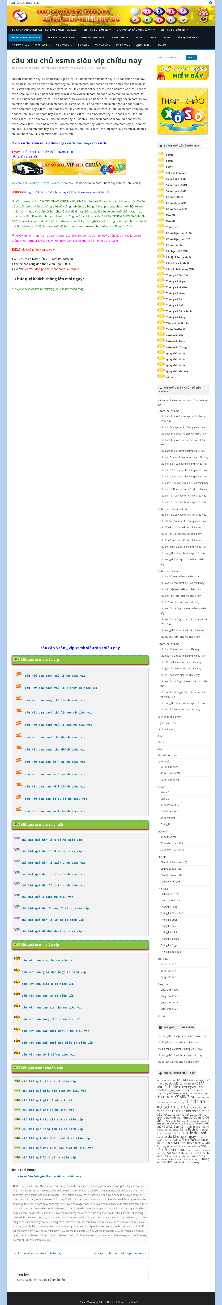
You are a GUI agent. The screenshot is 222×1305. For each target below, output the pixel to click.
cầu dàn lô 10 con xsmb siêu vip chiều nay (183, 489)
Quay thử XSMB (175, 353)
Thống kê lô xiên (176, 287)
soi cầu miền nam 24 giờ (79, 1230)
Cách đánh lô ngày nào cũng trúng (180, 1088)
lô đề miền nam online (102, 1204)
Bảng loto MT (168, 964)
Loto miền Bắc (174, 335)
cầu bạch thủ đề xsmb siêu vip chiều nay (183, 433)
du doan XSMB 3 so (176, 1097)
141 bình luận (99, 67)
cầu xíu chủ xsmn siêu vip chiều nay (180, 709)
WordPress (137, 1302)
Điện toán (62, 45)
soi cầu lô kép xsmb (181, 1148)
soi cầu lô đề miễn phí (179, 1156)
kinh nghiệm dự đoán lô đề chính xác (183, 1119)
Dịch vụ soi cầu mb (95, 29)
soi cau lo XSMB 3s (196, 1140)
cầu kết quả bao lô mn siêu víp (48, 995)
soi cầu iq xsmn (70, 1226)
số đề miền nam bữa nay (62, 1213)
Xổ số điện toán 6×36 (172, 849)
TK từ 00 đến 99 (175, 329)
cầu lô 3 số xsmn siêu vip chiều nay (180, 675)
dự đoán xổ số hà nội (175, 1102)
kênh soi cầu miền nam (38, 1190)
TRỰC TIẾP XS (120, 37)
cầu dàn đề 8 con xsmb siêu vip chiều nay (183, 476)
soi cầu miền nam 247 (107, 1230)
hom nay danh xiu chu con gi (106, 1186)
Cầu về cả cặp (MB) (177, 263)
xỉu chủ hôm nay (78, 143)
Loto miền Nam (175, 341)
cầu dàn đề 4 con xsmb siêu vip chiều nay (183, 463)
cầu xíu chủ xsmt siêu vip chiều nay (180, 636)
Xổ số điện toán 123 (178, 239)
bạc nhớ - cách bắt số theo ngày (188, 1080)
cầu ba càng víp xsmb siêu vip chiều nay (182, 427)
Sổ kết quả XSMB (176, 179)
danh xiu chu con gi (54, 1186)
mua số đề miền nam (79, 1208)
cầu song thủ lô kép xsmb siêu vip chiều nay (182, 1036)
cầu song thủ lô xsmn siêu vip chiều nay (182, 703)
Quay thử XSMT (175, 365)
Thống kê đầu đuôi (177, 275)
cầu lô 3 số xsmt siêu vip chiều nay (179, 602)
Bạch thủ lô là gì (164, 1080)
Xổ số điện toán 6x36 (178, 233)
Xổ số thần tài (174, 245)
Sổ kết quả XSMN (176, 185)
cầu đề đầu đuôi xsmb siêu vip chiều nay (183, 521)
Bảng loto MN (168, 970)
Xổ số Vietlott (167, 817)
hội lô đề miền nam (77, 1186)
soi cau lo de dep (186, 1132)
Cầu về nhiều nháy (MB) (180, 269)
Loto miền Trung (176, 347)
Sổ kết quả (19, 45)
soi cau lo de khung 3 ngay (181, 1134)
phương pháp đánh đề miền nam (110, 1208)
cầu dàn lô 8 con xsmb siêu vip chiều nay (183, 514)
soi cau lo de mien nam (119, 1226)
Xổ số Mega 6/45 (176, 203)
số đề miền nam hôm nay (62, 1217)
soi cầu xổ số (196, 1156)
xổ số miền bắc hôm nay (186, 1162)
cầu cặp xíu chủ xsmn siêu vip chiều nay (118, 1253)
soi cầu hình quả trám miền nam (42, 1226)
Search (191, 57)
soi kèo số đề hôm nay (189, 1159)
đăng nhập (36, 1280)
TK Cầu (82, 45)
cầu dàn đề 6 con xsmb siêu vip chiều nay (183, 470)
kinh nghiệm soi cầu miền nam (78, 1194)
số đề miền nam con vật (32, 1217)
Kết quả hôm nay (189, 37)
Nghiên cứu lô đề (93, 37)
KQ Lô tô (122, 45)
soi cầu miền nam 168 (51, 1230)
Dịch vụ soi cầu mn (24, 37)
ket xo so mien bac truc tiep (182, 1109)
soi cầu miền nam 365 (60, 1235)
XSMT (167, 37)
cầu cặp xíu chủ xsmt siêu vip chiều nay (182, 583)
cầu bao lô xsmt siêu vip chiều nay (179, 576)
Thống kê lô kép (176, 293)
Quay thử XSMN (176, 359)
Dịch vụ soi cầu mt (173, 29)
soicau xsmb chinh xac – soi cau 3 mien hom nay (44, 29)
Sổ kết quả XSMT (176, 191)
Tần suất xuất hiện (177, 323)
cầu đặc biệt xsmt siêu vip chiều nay (180, 589)
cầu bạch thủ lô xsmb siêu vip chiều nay (182, 450)
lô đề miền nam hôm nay (50, 1199)
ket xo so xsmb (173, 1114)
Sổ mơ (161, 45)
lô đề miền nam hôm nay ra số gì (84, 1199)
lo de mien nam (129, 1194)
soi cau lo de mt (176, 1139)
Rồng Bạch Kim (191, 1129)
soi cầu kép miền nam (92, 1226)
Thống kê (101, 45)
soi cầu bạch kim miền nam (120, 1222)
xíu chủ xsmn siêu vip (25, 183)
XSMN (152, 37)
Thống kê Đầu (174, 299)
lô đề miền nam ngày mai (74, 1204)
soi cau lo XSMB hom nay (174, 1143)
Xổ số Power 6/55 (176, 209)
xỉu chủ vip (19, 1239)
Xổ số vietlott (174, 197)
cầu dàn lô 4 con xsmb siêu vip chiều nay (183, 495)
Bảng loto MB (168, 977)
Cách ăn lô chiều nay (60, 37)
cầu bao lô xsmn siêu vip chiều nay (38, 1253)
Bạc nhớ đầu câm (188, 1084)
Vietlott (41, 45)
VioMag (91, 1302)
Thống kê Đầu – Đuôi (179, 311)
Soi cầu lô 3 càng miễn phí (187, 1146)
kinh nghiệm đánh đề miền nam (41, 1194)
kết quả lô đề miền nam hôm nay (96, 1190)
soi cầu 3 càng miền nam (122, 1217)
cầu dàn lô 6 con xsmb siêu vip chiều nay (183, 502)
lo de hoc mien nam (107, 1194)
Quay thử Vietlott (177, 371)
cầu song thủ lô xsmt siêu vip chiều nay (182, 630)
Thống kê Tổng (175, 317)
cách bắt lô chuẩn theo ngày (180, 1085)
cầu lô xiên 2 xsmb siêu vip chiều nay (181, 527)
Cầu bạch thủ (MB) (177, 251)
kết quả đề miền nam (65, 1190)
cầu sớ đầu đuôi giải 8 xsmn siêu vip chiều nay (49, 1176)
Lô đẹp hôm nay (181, 1126)
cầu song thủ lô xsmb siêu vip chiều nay (182, 553)
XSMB (138, 37)
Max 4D (170, 221)
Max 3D (170, 215)
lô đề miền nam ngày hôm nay (41, 1204)
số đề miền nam (38, 1213)
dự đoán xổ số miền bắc (181, 1104)
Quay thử (142, 45)
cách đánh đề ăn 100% (198, 1093)
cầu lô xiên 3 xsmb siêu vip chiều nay (181, 533)
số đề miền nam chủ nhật (92, 1213)
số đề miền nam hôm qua (92, 1217)
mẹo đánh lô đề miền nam (50, 1208)
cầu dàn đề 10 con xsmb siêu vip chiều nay (184, 483)
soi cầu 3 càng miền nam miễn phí (61, 1222)
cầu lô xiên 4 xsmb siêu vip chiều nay (181, 540)
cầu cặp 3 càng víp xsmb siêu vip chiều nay (184, 457)
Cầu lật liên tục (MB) (178, 257)
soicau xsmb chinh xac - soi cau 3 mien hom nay (41, 67)
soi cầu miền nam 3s (86, 1235)
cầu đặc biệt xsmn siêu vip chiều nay (180, 662)
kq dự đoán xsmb (179, 1121)
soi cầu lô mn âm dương (196, 1150)
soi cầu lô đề (176, 1153)
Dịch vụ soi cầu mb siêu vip (134, 29)
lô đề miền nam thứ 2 (129, 1204)
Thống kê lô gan (176, 281)
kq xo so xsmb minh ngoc (173, 1124)
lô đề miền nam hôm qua (118, 1199)
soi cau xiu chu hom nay (57, 183)
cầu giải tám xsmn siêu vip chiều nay (180, 668)
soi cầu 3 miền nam (93, 1222)
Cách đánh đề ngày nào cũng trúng (180, 1092)
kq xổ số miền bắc (194, 1123)
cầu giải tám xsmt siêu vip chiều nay (180, 595)
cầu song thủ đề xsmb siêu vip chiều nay (183, 546)
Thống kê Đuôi (175, 305)
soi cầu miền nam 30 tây (33, 1235)
